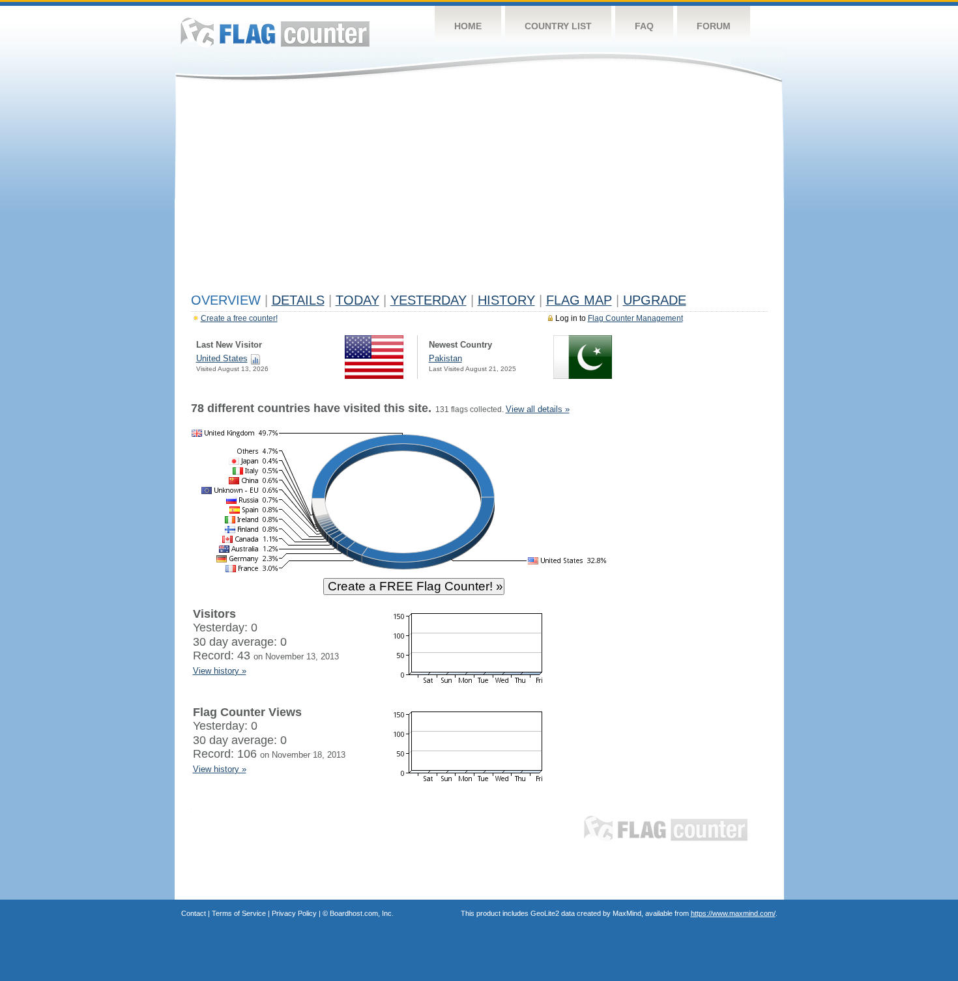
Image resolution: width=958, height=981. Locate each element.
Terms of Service (239, 913)
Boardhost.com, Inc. (362, 913)
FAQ (644, 26)
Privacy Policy (294, 913)
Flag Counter (275, 32)
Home (468, 26)
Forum (714, 26)
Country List (558, 26)
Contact (193, 913)
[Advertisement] (479, 190)
